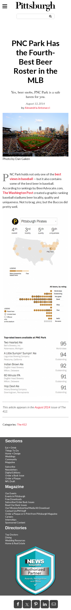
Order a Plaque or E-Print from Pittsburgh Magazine (31, 513)
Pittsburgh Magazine (35, 6)
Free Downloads (13, 499)
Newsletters (11, 469)
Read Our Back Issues (16, 505)
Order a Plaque (13, 478)
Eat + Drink (10, 447)
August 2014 (42, 407)
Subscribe (10, 466)
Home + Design (13, 453)
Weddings (10, 456)
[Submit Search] (50, 16)
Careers (9, 516)
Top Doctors (11, 534)
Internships (10, 519)
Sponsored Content (15, 522)
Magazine (10, 462)
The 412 (22, 424)
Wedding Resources (15, 540)
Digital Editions (12, 472)
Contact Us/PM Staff (15, 511)
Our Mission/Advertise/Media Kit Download (27, 508)
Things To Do (12, 450)
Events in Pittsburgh (15, 496)
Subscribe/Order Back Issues (19, 502)
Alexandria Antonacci (37, 107)
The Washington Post (18, 193)
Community (11, 459)
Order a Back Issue (14, 475)
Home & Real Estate (15, 543)
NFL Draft (10, 481)
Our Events (10, 493)
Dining (8, 537)
